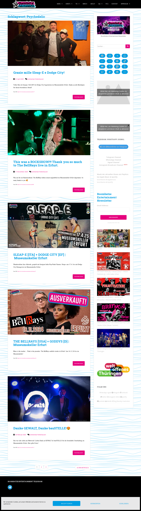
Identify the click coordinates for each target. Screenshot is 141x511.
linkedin (109, 401)
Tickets (99, 249)
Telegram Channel (113, 157)
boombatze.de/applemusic (106, 180)
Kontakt (115, 4)
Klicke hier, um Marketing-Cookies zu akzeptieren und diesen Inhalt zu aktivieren (113, 92)
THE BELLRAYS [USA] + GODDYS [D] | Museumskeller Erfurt (41, 343)
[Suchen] (127, 46)
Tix (76, 4)
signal (109, 392)
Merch (85, 4)
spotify (124, 397)
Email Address (102, 205)
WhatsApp (103, 392)
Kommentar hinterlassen (35, 79)
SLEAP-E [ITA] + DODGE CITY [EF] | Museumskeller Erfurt (39, 256)
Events (68, 4)
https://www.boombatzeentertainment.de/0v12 (26, 447)
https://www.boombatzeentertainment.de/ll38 (26, 184)
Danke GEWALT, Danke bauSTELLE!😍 (41, 428)
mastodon (126, 401)
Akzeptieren (66, 503)
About (92, 4)
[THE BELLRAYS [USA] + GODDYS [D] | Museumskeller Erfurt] (49, 312)
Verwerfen (95, 503)
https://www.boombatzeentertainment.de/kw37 (26, 91)
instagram (111, 397)
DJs (99, 4)
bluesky (119, 401)
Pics (107, 4)
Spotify (114, 177)
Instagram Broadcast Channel (111, 165)
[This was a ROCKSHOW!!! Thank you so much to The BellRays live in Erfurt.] (49, 132)
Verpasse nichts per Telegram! (23, 487)
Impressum (124, 4)
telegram (116, 392)
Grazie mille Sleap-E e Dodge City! (38, 73)
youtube (102, 401)
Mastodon (54, 482)
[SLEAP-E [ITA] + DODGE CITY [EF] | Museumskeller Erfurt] (49, 225)
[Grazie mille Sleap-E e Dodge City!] (49, 43)
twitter (104, 397)
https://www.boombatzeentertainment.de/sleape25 (27, 271)
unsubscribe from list (113, 222)
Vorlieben (123, 503)
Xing (114, 401)
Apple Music (104, 177)
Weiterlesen (78, 97)
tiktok (118, 397)
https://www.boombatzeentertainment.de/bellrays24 (27, 358)
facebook (124, 392)
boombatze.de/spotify (105, 182)
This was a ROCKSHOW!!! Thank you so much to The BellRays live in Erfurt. (47, 163)
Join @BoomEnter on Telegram (114, 147)
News (58, 4)
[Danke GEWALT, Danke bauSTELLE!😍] (49, 399)
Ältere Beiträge (82, 468)
